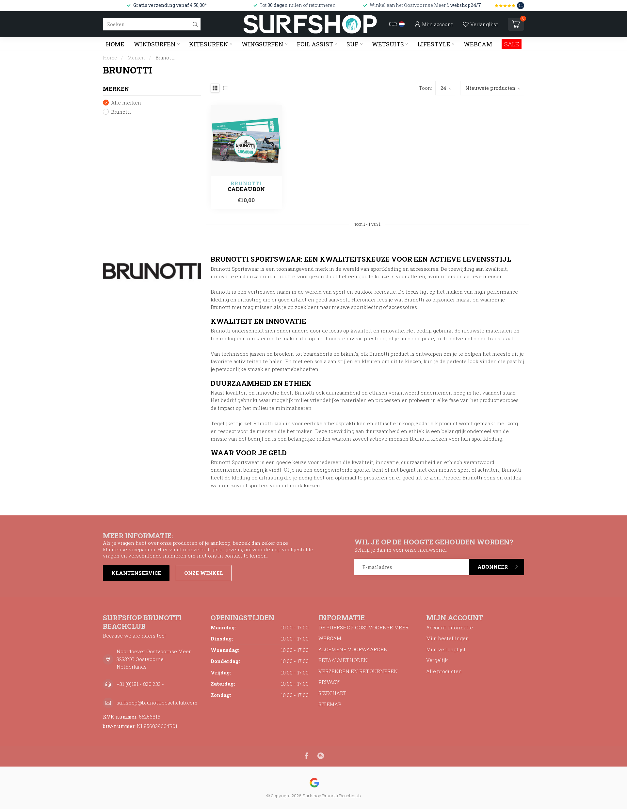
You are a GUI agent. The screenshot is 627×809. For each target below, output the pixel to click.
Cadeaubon (246, 189)
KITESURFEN (208, 44)
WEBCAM (478, 44)
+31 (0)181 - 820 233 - (140, 684)
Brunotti (165, 58)
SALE (511, 44)
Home (115, 44)
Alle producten (444, 671)
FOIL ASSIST (315, 44)
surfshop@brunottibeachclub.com (157, 702)
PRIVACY (329, 682)
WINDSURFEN (155, 44)
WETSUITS (388, 44)
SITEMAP (329, 704)
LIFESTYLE (433, 44)
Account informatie (449, 627)
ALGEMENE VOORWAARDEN (353, 649)
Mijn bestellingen (447, 638)
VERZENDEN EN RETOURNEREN (358, 671)
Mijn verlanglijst (446, 649)
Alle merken (126, 102)
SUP (352, 44)
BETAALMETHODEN (343, 660)
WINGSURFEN (262, 44)
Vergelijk (437, 660)
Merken (136, 58)
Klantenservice (136, 573)
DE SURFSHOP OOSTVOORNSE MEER (363, 627)
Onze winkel (203, 573)
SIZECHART (332, 693)
